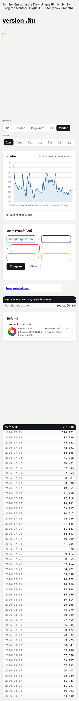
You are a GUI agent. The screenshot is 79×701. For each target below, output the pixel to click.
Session (20, 128)
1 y (40, 142)
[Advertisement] (39, 76)
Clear (33, 266)
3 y (60, 142)
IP (7, 128)
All (51, 128)
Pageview (37, 128)
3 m (19, 142)
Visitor (63, 128)
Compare (16, 266)
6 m (30, 142)
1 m (8, 142)
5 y (69, 142)
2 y (50, 142)
